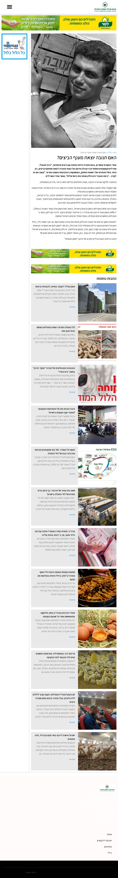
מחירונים (108, 846)
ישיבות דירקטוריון (104, 840)
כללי (110, 152)
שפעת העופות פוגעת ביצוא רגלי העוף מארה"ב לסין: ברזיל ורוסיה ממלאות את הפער (56, 575)
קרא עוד (72, 307)
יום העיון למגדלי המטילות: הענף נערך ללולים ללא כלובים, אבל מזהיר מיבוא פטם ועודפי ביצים (54, 698)
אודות (109, 834)
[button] (9, 7)
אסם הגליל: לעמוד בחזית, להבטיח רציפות (55, 286)
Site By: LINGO (31, 872)
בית (115, 152)
